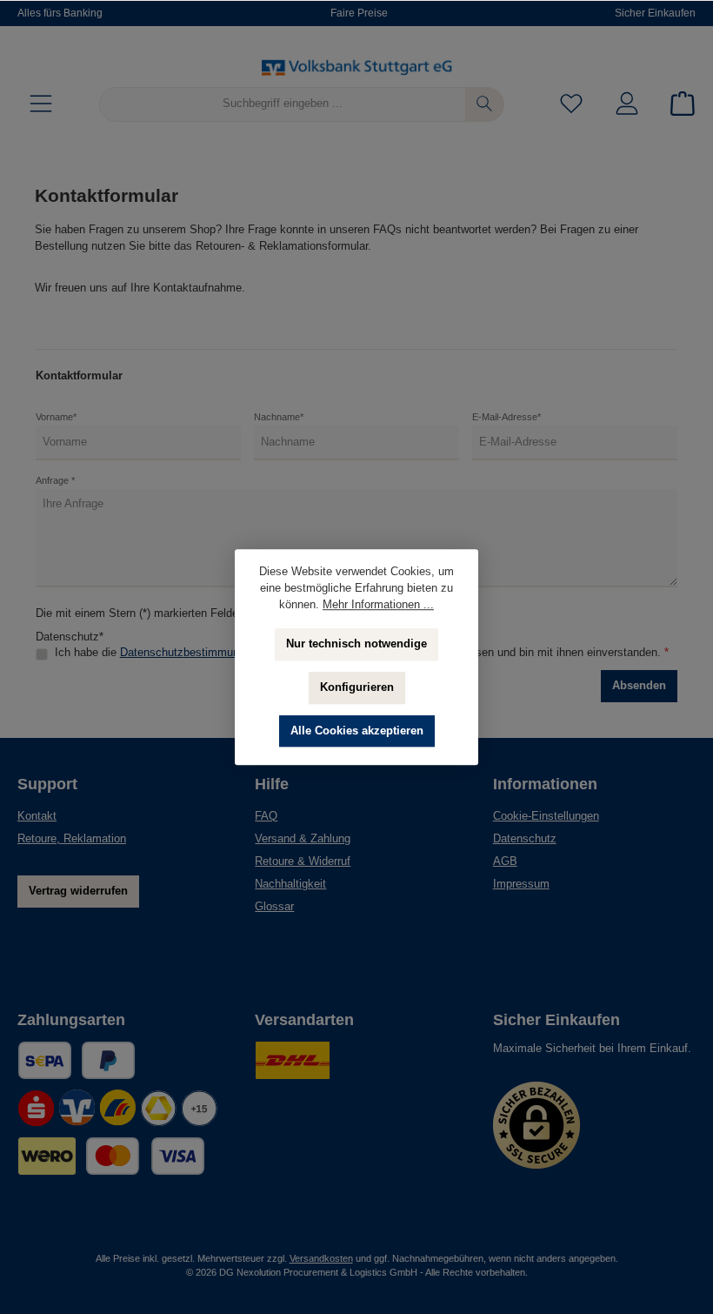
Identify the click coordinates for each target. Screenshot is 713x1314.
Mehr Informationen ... (378, 605)
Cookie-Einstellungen (546, 816)
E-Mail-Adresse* (506, 417)
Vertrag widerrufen (78, 891)
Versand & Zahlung (302, 839)
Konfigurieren (357, 687)
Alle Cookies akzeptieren (356, 731)
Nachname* (278, 417)
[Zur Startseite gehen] (356, 67)
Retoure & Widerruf (302, 861)
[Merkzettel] (571, 104)
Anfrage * (55, 480)
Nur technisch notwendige (356, 644)
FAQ (266, 816)
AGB (505, 861)
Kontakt (37, 816)
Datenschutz (524, 839)
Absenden (639, 686)
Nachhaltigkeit (290, 884)
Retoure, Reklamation (71, 839)
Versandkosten (321, 1258)
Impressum (521, 884)
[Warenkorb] (677, 104)
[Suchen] (484, 104)
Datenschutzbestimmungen (188, 653)
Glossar (274, 907)
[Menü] (40, 104)
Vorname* (56, 417)
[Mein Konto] (626, 104)
